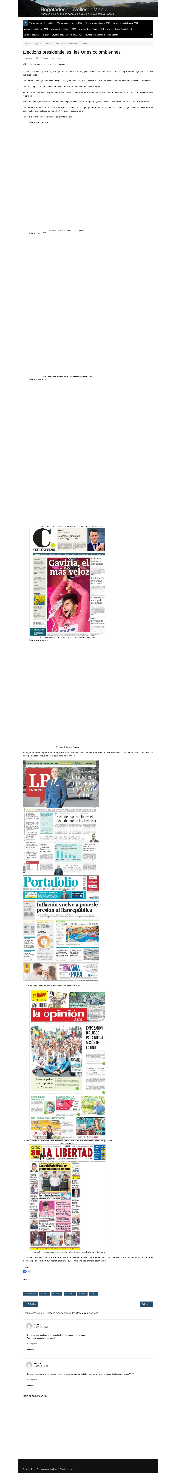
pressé (83, 1294)
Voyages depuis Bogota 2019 (91, 29)
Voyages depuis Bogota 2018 (119, 29)
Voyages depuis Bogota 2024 (69, 23)
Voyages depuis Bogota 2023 (97, 23)
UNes (94, 1294)
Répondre (30, 1350)
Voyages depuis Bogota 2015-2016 (67, 35)
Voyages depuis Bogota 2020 (63, 29)
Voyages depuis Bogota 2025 (41, 23)
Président (70, 1294)
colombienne (31, 1294)
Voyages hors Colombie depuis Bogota (101, 35)
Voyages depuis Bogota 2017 (36, 35)
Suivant (145, 1304)
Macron (58, 1294)
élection (45, 1294)
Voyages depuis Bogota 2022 (125, 23)
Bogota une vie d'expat (52, 58)
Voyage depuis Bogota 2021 (36, 29)
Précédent (32, 1304)
